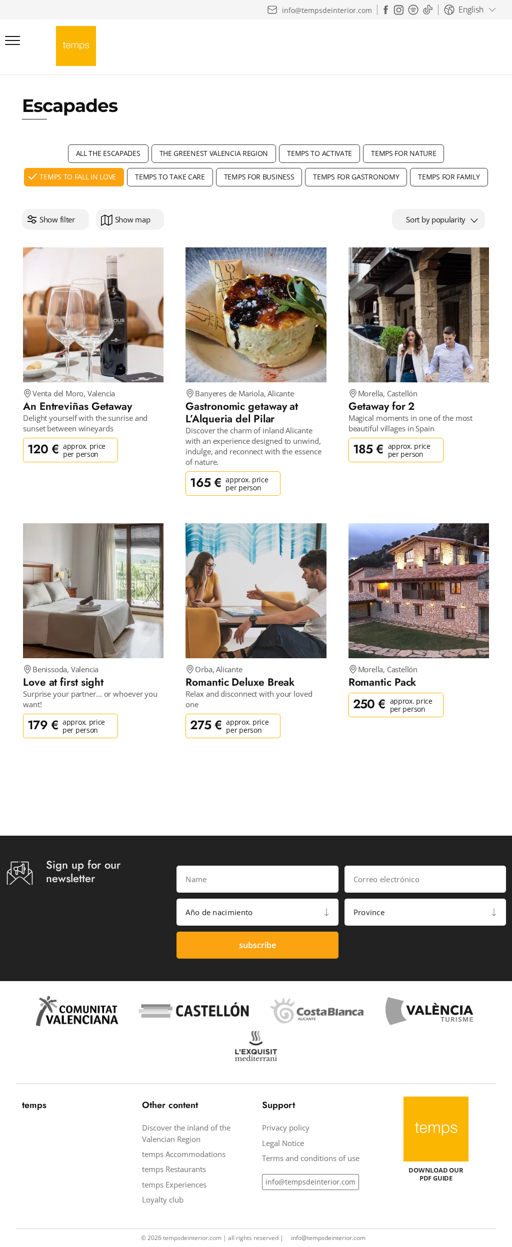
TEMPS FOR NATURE (403, 153)
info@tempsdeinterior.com (311, 1182)
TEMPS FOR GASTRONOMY (356, 176)
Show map (132, 219)
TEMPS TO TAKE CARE (170, 176)
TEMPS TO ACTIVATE (319, 153)
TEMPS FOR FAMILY (449, 176)
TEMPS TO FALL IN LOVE (78, 176)
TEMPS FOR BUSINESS (259, 176)
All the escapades (108, 153)
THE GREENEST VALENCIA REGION (214, 153)
